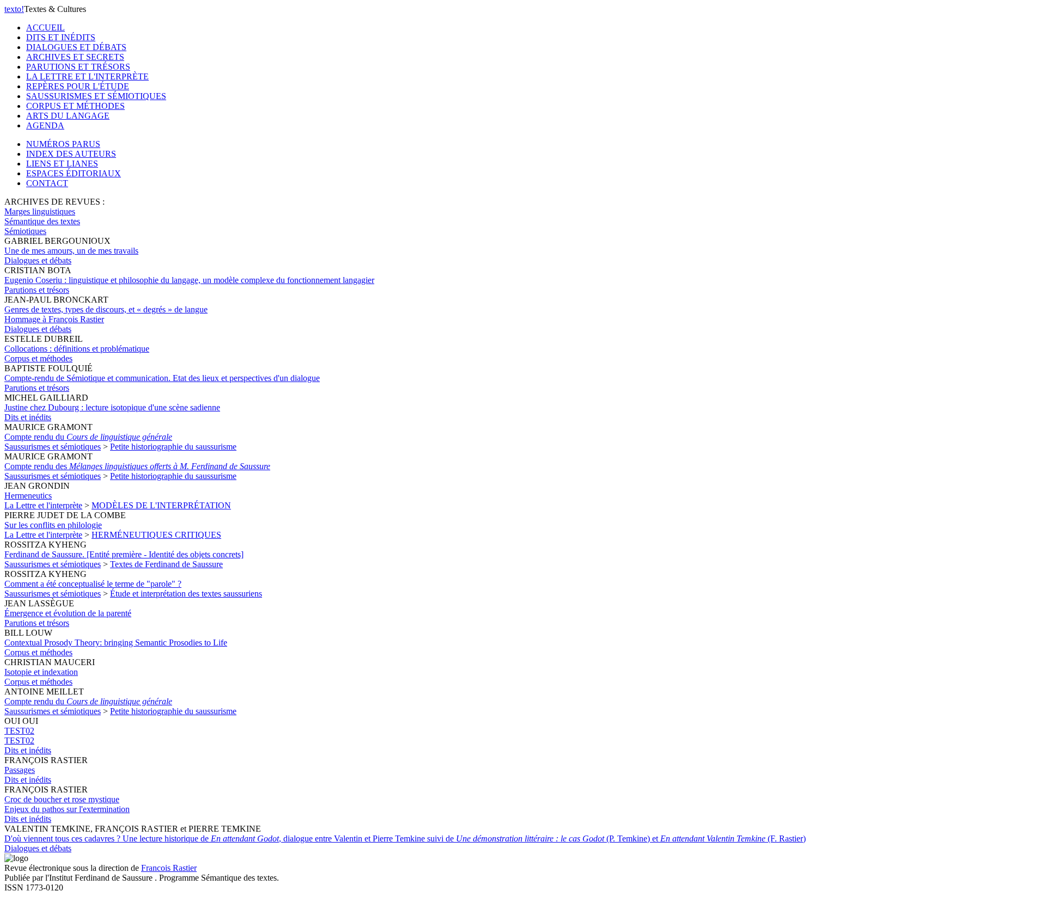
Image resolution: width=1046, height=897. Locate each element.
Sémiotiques (25, 231)
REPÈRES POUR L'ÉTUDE (77, 86)
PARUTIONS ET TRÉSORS (78, 66)
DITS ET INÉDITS (60, 37)
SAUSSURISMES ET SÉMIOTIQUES (96, 96)
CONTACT (47, 183)
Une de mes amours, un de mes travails (71, 250)
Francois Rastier (169, 868)
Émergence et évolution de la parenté (67, 613)
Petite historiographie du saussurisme (173, 446)
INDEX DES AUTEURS (71, 153)
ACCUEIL (45, 27)
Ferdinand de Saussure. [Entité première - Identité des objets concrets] (124, 554)
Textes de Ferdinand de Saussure (166, 564)
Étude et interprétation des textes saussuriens (186, 593)
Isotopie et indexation (41, 672)
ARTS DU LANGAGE (68, 115)
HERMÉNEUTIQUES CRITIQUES (156, 534)
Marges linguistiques (39, 211)
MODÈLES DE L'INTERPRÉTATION (161, 505)
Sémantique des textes (42, 221)
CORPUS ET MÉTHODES (75, 105)
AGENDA (45, 125)
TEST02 (19, 735)
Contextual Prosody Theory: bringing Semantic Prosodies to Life (115, 642)
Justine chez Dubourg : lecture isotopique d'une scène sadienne (112, 407)
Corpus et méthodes (38, 358)
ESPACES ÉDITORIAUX (73, 173)
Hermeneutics (28, 495)
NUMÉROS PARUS (63, 144)
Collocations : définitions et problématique (76, 348)
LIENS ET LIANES (62, 163)
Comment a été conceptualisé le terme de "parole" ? (92, 583)
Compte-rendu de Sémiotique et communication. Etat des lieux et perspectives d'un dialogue (162, 378)
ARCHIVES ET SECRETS (75, 57)
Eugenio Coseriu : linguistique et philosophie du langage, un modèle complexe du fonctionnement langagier (189, 280)
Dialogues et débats (37, 260)
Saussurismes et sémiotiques (52, 446)
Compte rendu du (88, 436)
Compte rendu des (137, 466)
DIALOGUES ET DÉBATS (76, 47)
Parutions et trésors (36, 289)
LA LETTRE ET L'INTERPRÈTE (87, 76)
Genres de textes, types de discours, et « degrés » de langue (106, 314)
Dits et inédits (27, 417)
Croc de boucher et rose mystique (67, 804)
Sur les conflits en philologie (53, 525)
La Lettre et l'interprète (43, 505)
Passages (19, 770)
